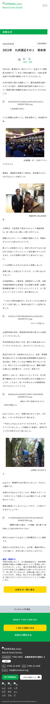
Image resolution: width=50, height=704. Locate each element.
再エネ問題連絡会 (10, 677)
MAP (6, 661)
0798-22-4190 (13, 665)
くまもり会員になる (25, 627)
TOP (6, 14)
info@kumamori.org (18, 670)
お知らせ (13, 14)
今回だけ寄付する (23, 635)
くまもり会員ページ (29, 677)
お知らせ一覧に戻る (25, 589)
